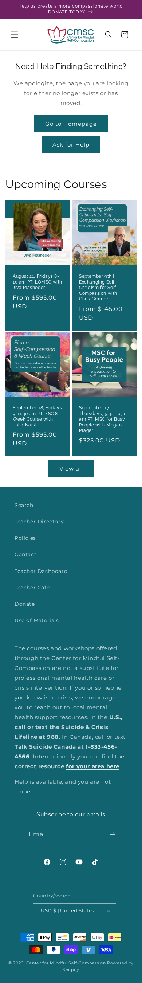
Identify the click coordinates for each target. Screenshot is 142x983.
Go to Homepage (71, 123)
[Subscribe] (112, 834)
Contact (25, 554)
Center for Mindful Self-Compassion (66, 963)
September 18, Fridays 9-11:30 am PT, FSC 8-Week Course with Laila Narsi (37, 416)
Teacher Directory (39, 521)
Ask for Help (71, 144)
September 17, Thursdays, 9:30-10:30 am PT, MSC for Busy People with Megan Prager (103, 419)
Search (24, 505)
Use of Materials (37, 620)
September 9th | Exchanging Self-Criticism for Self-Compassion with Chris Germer (98, 287)
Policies (25, 538)
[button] (15, 35)
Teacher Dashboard (41, 571)
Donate (25, 604)
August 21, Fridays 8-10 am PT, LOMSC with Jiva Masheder (37, 282)
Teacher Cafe (32, 587)
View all (71, 468)
